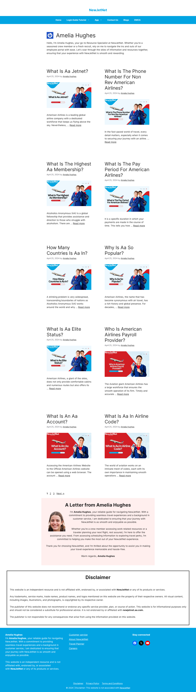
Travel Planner (76, 644)
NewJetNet (98, 10)
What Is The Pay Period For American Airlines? (127, 169)
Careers (73, 648)
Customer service (78, 634)
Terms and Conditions (112, 683)
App (97, 20)
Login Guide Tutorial (76, 20)
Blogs (126, 20)
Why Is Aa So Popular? (119, 250)
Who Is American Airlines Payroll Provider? (123, 334)
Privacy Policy (92, 683)
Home (58, 20)
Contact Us (112, 20)
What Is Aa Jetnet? (67, 71)
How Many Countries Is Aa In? (67, 250)
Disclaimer (78, 683)
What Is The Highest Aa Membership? (69, 166)
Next (60, 493)
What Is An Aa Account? (62, 418)
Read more (75, 125)
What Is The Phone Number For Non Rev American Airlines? (125, 79)
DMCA (137, 20)
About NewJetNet (78, 639)
